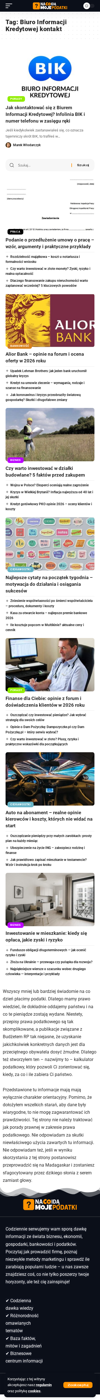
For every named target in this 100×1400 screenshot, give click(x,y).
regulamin (44, 1385)
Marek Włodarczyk (27, 145)
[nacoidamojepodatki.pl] (50, 6)
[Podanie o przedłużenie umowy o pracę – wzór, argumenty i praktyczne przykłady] (50, 206)
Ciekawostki (20, 569)
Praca (15, 231)
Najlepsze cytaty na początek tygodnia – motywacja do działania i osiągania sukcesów (49, 584)
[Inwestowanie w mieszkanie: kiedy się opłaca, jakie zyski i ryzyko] (50, 899)
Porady (16, 98)
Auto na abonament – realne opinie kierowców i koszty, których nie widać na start (49, 819)
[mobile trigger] (10, 6)
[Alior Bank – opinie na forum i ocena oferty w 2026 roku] (50, 320)
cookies (34, 1391)
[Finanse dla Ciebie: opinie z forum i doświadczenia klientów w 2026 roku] (50, 664)
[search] (75, 6)
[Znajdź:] (42, 165)
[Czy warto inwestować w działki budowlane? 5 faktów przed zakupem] (50, 434)
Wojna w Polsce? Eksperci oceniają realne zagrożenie (49, 485)
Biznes (15, 460)
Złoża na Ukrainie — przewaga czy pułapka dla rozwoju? (51, 962)
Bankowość (19, 345)
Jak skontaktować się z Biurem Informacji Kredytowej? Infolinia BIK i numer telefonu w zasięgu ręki (45, 114)
